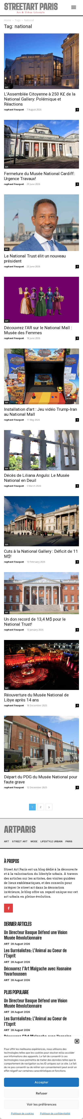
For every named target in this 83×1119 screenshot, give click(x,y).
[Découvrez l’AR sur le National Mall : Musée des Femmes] (41, 300)
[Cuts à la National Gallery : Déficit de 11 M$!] (41, 521)
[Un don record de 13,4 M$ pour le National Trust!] (41, 593)
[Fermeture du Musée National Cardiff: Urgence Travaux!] (41, 144)
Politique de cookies (22, 1113)
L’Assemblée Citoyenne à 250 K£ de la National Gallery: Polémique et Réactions (39, 99)
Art (6, 87)
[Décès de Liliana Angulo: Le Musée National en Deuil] (41, 450)
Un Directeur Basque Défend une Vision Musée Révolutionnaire (35, 935)
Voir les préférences (41, 1104)
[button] (77, 1041)
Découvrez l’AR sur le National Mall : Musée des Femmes (38, 330)
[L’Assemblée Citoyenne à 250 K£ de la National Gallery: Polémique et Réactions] (41, 61)
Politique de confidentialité (55, 1113)
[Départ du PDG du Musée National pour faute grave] (41, 744)
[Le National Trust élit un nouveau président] (41, 222)
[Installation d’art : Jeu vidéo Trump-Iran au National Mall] (41, 376)
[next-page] (49, 807)
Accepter (41, 1082)
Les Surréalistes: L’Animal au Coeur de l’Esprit (35, 953)
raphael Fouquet (14, 109)
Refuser (41, 1093)
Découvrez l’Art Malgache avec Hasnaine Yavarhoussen (37, 971)
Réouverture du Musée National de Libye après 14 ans (36, 697)
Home (7, 20)
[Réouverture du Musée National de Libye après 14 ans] (41, 665)
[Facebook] (8, 908)
